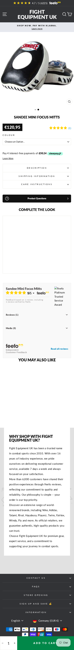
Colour (9, 135)
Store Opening (36, 595)
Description (37, 168)
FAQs (36, 586)
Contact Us (36, 578)
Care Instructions (36, 184)
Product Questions (37, 198)
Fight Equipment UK (37, 14)
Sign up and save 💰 (36, 603)
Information (36, 612)
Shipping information (37, 176)
